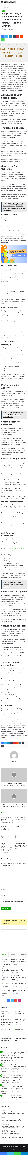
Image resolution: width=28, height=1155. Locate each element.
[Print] (2, 746)
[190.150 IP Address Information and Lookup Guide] (6, 978)
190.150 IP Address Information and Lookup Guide (18, 977)
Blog (7, 7)
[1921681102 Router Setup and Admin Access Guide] (6, 993)
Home (4, 7)
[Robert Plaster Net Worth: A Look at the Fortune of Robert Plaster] (21, 838)
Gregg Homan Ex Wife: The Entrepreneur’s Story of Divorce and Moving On (7, 828)
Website (3, 895)
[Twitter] (5, 743)
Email (3, 889)
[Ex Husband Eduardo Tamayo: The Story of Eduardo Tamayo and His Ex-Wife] (5, 1079)
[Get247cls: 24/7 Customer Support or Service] (5, 1098)
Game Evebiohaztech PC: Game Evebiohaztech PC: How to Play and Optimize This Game (7, 847)
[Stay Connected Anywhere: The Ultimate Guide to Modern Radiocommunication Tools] (5, 1057)
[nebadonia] (10, 2)
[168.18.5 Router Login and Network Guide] (6, 985)
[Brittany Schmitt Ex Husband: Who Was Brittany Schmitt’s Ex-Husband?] (5, 1089)
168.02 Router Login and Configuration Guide (20, 1021)
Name (3, 884)
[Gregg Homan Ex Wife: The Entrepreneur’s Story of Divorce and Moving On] (7, 820)
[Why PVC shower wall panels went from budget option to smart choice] (6, 963)
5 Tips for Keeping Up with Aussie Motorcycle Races (20, 826)
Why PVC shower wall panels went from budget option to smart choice (18, 961)
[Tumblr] (11, 743)
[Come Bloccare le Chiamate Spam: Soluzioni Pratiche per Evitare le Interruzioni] (5, 1069)
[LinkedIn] (8, 743)
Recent (4, 954)
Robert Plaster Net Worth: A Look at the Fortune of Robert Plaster (21, 846)
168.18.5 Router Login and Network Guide (20, 1038)
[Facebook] (2, 743)
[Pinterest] (14, 743)
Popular (13, 954)
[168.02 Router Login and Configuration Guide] (6, 971)
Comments (23, 954)
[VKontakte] (20, 743)
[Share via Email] (23, 743)
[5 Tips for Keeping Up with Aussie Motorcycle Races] (21, 820)
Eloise (5, 29)
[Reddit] (17, 743)
